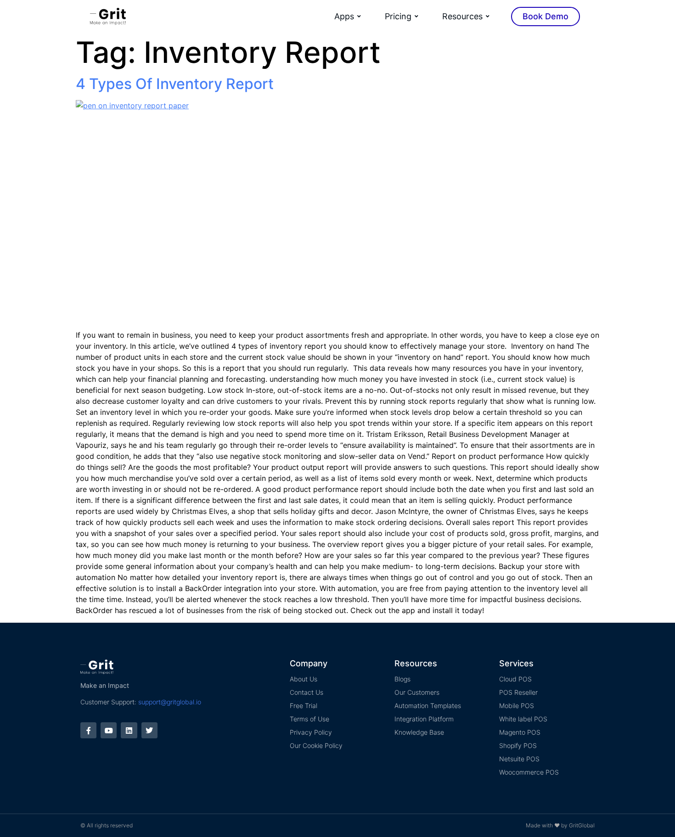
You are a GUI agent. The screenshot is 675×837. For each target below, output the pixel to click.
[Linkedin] (129, 730)
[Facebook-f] (88, 730)
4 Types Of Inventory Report (175, 84)
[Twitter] (149, 730)
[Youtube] (109, 730)
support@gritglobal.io (169, 702)
